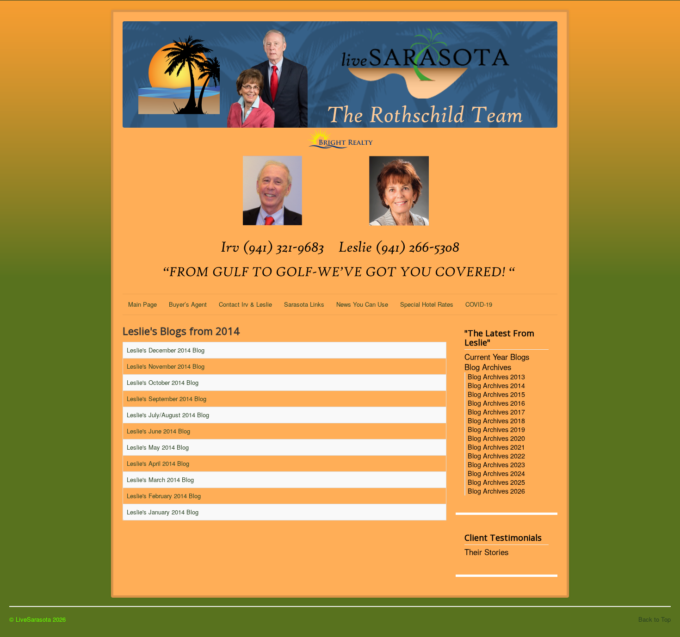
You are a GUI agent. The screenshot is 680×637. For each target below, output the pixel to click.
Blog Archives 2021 (496, 446)
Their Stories (486, 552)
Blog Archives (487, 367)
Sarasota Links (304, 304)
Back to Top (654, 619)
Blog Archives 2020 (496, 438)
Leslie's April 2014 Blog (158, 463)
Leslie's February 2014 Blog (164, 495)
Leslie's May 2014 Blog (158, 447)
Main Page (142, 304)
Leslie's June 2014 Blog (158, 431)
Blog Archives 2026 (496, 490)
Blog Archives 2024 (496, 473)
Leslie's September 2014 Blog (166, 398)
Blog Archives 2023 (496, 464)
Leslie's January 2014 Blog (162, 511)
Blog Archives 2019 (496, 429)
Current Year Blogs (496, 357)
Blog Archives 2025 (496, 482)
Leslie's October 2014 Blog (162, 382)
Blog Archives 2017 (496, 411)
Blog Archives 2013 (496, 376)
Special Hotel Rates (426, 304)
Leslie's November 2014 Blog (165, 366)
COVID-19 (478, 304)
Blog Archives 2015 (496, 394)
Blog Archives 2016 (496, 403)
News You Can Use (362, 304)
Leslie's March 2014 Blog (160, 479)
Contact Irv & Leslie (245, 304)
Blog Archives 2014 (496, 385)
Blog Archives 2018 (496, 420)
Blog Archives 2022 (496, 455)
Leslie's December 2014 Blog (165, 350)
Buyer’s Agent (188, 304)
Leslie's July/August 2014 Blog (168, 414)
